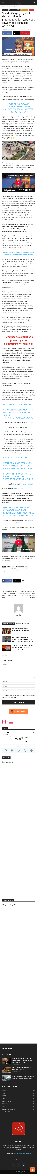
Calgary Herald (8, 252)
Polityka (31, 9)
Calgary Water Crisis (22, 568)
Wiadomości (10, 6)
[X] (18, 1165)
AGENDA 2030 (10, 566)
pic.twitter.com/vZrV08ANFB (18, 515)
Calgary (16, 6)
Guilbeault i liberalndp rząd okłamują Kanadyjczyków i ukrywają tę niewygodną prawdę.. (27, 594)
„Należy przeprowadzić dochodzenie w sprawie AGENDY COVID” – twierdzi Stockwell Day (23, 639)
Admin (5, 29)
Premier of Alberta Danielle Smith (10, 573)
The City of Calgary (24, 573)
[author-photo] (18, 612)
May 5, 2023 (29, 423)
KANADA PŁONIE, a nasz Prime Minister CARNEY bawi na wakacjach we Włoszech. (22, 648)
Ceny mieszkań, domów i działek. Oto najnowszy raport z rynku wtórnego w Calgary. (10, 594)
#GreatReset (9, 513)
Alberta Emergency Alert (21, 566)
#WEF (11, 510)
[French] (7, 722)
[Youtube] (23, 1165)
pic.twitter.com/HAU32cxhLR (18, 479)
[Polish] (11, 722)
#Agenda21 (20, 510)
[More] (33, 33)
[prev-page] (3, 654)
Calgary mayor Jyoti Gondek (9, 568)
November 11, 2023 (27, 484)
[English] (4, 722)
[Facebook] (13, 1165)
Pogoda (5, 728)
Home (3, 6)
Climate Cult (19, 571)
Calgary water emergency (9, 571)
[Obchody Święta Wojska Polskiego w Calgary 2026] (6, 631)
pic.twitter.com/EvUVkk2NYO (18, 418)
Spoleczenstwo (24, 9)
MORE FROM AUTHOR (22, 624)
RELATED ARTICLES (8, 624)
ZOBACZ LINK (18, 489)
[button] (3, 2)
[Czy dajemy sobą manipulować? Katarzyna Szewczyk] (6, 1070)
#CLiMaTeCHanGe (25, 513)
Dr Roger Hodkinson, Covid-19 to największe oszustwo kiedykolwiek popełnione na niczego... (22, 1060)
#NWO (6, 510)
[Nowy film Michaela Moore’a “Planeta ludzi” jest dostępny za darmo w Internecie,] (6, 1078)
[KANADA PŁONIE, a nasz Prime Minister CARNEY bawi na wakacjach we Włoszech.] (6, 648)
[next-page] (6, 654)
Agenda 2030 (16, 9)
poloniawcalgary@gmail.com (22, 1153)
